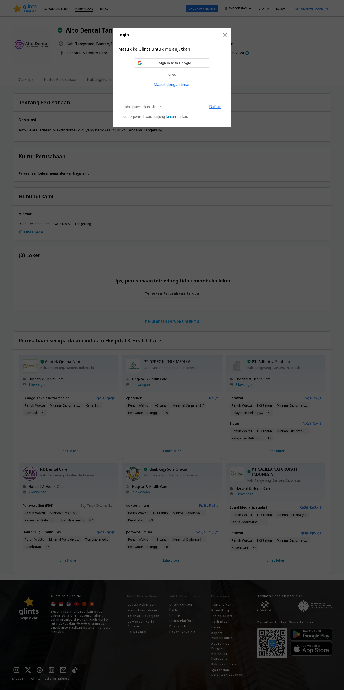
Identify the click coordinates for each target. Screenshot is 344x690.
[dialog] (172, 77)
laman (171, 116)
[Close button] (225, 34)
